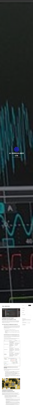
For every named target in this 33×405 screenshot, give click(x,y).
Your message (23, 314)
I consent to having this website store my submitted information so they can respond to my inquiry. (26, 320)
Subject (23, 312)
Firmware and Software (8, 318)
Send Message (24, 324)
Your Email (23, 310)
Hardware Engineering (7, 390)
